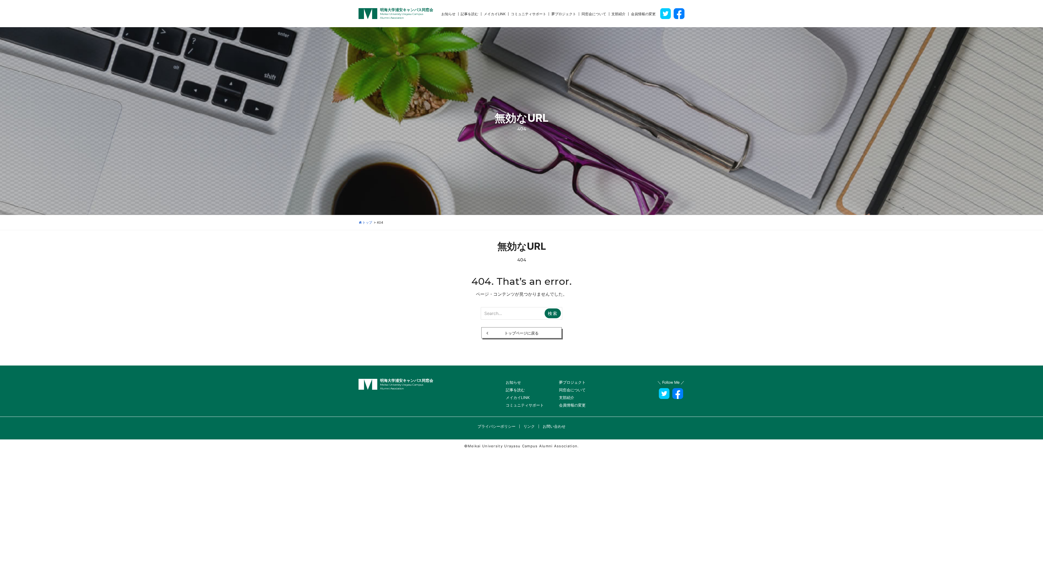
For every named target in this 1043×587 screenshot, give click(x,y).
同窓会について (594, 14)
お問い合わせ (554, 426)
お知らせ (448, 14)
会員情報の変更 (643, 14)
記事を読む (469, 14)
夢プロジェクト (563, 14)
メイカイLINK (494, 14)
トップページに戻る (521, 333)
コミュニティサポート (528, 14)
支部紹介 (618, 14)
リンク (529, 426)
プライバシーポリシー (496, 426)
